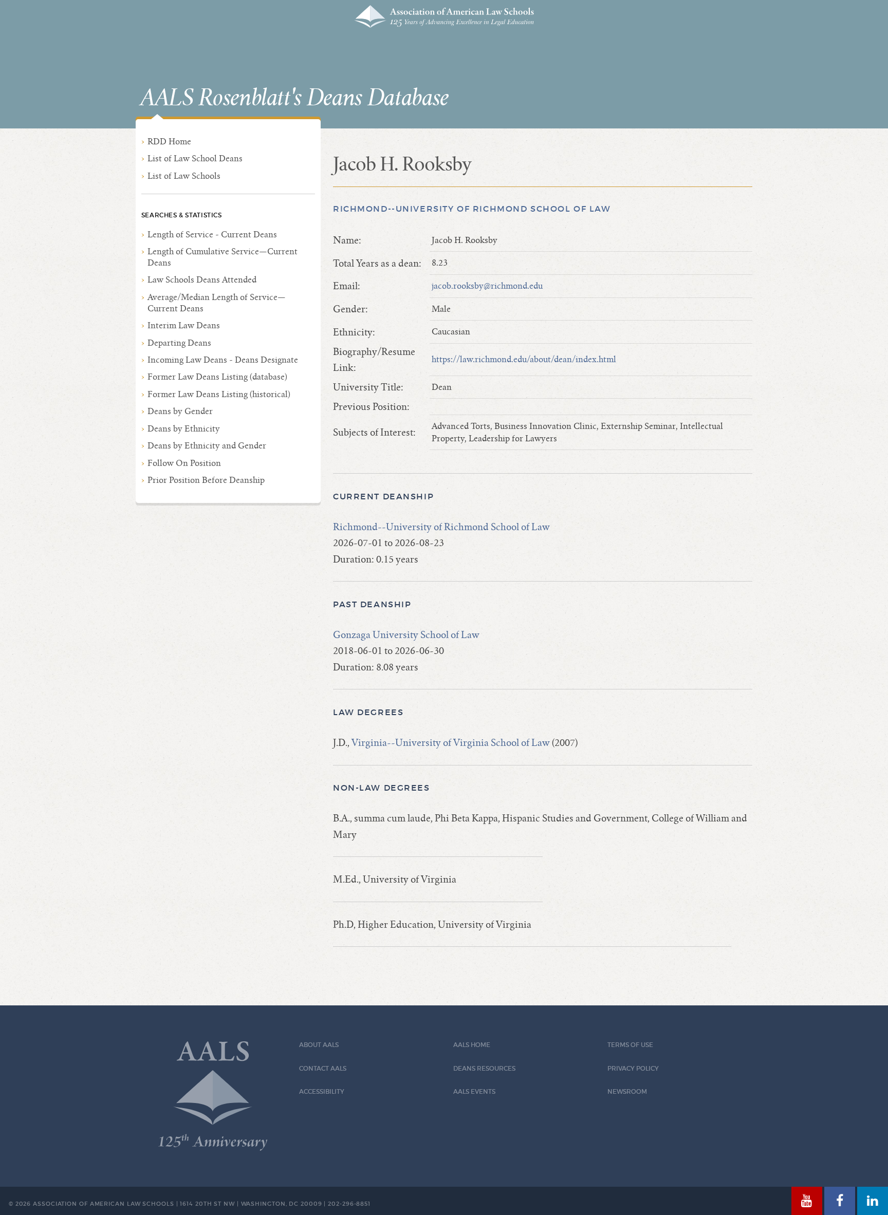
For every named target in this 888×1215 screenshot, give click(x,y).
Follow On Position (184, 463)
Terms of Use (630, 1045)
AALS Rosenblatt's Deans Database (294, 98)
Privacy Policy (633, 1068)
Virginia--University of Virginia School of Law (450, 743)
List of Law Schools (183, 176)
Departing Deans (179, 343)
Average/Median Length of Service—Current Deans (216, 302)
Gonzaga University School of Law (406, 635)
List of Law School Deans (195, 158)
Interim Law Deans (183, 325)
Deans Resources (484, 1068)
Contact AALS (322, 1068)
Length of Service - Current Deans (212, 234)
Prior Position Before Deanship (206, 480)
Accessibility (321, 1091)
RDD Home (169, 141)
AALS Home (471, 1045)
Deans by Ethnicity (183, 429)
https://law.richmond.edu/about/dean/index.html (524, 359)
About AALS (319, 1045)
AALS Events (474, 1091)
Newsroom (627, 1091)
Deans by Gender (180, 411)
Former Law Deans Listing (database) (217, 377)
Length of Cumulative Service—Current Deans (222, 257)
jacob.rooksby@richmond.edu (487, 286)
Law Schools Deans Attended (201, 280)
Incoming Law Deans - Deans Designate (222, 360)
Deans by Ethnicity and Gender (206, 446)
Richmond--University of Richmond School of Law (471, 209)
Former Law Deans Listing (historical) (218, 394)
